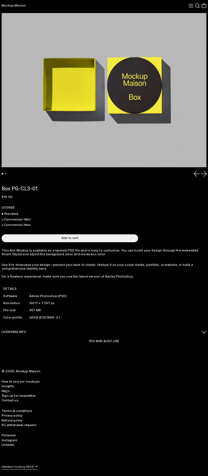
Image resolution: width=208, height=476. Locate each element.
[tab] (2, 174)
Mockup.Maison (14, 5)
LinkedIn (8, 444)
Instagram (10, 440)
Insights (8, 386)
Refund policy (12, 420)
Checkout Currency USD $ (18, 467)
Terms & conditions (17, 410)
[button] (197, 5)
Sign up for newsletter (19, 395)
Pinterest (9, 435)
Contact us (10, 400)
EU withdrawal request (19, 425)
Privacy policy (12, 415)
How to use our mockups (21, 381)
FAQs (6, 391)
